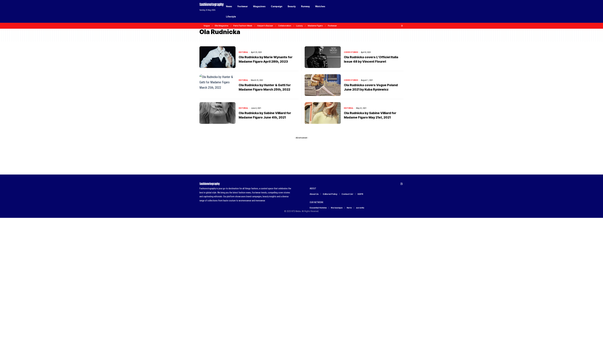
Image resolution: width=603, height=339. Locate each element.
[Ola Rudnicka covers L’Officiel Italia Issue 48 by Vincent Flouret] (323, 57)
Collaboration (284, 25)
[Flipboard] (398, 25)
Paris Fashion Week (242, 25)
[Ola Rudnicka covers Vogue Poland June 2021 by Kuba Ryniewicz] (323, 85)
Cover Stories (351, 52)
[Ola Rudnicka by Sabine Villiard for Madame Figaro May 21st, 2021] (323, 113)
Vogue (207, 25)
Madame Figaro (315, 25)
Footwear (332, 25)
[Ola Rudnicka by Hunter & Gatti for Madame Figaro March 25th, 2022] (217, 85)
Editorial (243, 52)
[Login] (389, 11)
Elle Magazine (221, 25)
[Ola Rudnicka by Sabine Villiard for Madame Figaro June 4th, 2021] (217, 113)
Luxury (299, 25)
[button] (395, 11)
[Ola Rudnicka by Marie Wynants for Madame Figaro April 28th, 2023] (217, 57)
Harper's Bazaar (265, 25)
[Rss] (402, 25)
